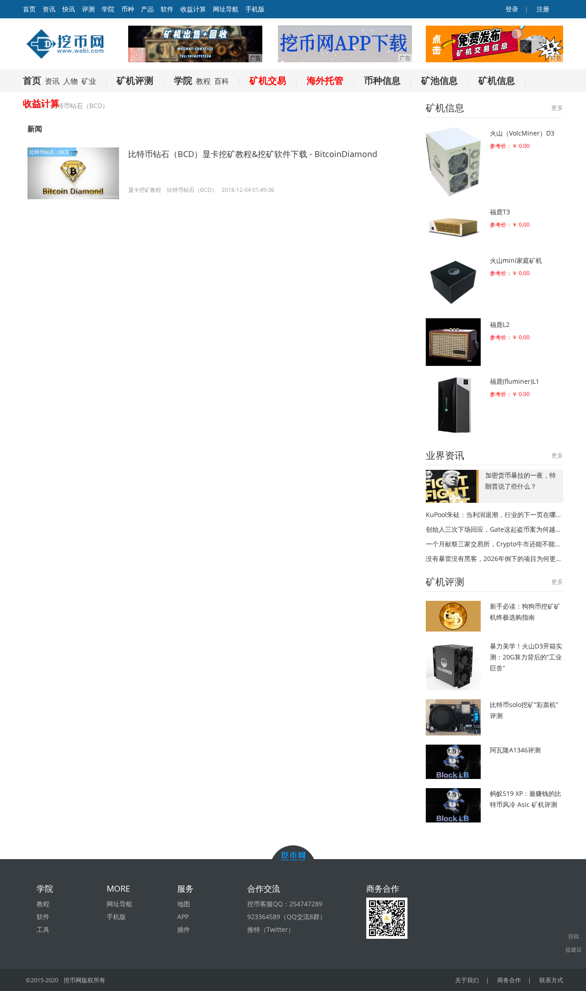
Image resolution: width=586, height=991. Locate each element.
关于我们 (467, 980)
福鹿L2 (500, 324)
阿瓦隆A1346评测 (515, 750)
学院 (108, 9)
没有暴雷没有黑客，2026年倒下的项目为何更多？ (494, 558)
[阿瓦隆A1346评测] (453, 762)
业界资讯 (445, 455)
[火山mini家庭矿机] (453, 281)
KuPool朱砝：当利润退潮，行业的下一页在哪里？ (494, 514)
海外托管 (325, 80)
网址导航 (226, 9)
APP (183, 916)
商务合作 (509, 980)
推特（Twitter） (270, 929)
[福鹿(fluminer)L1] (453, 405)
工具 (43, 929)
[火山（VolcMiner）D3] (453, 161)
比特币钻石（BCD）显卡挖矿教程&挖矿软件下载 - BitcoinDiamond (252, 153)
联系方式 (551, 980)
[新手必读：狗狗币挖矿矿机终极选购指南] (453, 616)
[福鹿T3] (453, 225)
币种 (127, 9)
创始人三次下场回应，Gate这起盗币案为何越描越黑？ (494, 529)
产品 (147, 9)
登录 (511, 9)
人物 (70, 81)
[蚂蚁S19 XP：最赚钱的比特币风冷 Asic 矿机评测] (453, 805)
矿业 (88, 81)
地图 (183, 903)
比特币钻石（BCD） (52, 151)
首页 (32, 80)
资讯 (49, 9)
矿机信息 (496, 80)
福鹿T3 (500, 211)
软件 (167, 9)
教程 (203, 81)
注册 (542, 9)
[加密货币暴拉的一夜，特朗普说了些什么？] (453, 486)
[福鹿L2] (453, 342)
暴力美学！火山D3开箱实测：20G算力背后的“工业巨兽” (526, 657)
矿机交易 (268, 80)
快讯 (68, 9)
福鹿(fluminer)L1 (514, 381)
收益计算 (193, 9)
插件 (183, 929)
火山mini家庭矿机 (516, 260)
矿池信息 (439, 80)
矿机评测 (135, 80)
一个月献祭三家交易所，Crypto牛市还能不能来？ (494, 543)
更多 (557, 107)
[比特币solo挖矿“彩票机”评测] (453, 717)
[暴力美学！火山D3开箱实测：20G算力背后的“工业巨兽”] (453, 665)
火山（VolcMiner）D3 (522, 133)
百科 (221, 81)
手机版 (255, 9)
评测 (88, 9)
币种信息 (382, 80)
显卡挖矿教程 (144, 190)
